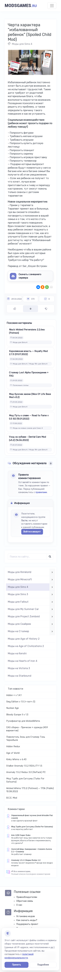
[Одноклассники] (42, 287)
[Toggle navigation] (52, 5)
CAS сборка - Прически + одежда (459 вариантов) (27, 729)
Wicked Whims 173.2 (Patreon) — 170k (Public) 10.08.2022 (30, 790)
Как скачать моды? (26, 920)
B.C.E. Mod (11, 798)
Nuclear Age (12, 708)
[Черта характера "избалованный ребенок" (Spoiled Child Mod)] (30, 62)
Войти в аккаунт (32, 531)
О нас (19, 905)
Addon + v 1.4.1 (13, 695)
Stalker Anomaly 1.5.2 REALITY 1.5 (24, 766)
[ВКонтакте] (38, 287)
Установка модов (25, 916)
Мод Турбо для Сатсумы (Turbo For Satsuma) (25, 780)
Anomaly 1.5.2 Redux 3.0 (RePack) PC (26, 772)
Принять (16, 964)
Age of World (13, 753)
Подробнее (43, 964)
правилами (41, 492)
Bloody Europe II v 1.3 (17, 714)
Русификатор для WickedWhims (23, 721)
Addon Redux (13, 746)
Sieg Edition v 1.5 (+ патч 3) (20, 701)
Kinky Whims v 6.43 (16, 759)
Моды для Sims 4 (22, 43)
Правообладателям (26, 897)
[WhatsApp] (47, 287)
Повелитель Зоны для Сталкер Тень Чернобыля (25, 738)
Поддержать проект (27, 924)
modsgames (21, 5)
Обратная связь (24, 901)
